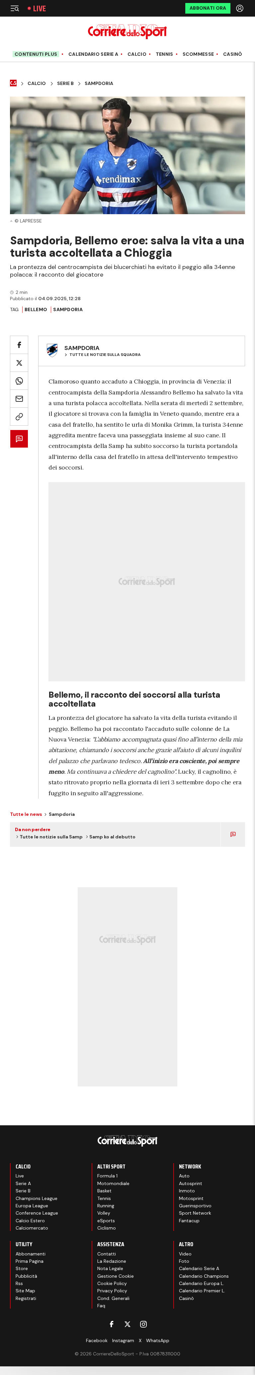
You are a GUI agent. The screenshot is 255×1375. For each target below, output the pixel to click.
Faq (101, 1306)
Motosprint (191, 1198)
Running (105, 1206)
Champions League (36, 1198)
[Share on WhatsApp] (19, 380)
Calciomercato (32, 1228)
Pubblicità (26, 1276)
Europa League (32, 1206)
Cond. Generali (113, 1298)
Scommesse (198, 54)
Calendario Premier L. (202, 1291)
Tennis (164, 54)
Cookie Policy (112, 1283)
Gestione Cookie (115, 1276)
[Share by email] (19, 398)
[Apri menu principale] (14, 8)
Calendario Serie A (93, 54)
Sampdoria (99, 83)
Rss (19, 1283)
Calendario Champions (204, 1276)
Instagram (123, 1340)
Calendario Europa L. (201, 1283)
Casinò (232, 54)
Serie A (23, 1183)
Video (185, 1254)
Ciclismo (106, 1228)
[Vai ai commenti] (19, 439)
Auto (184, 1176)
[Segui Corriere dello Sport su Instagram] (143, 1324)
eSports (106, 1221)
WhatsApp (157, 1340)
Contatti (106, 1254)
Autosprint (190, 1183)
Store (22, 1268)
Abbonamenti (30, 1254)
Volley (103, 1213)
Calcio (137, 54)
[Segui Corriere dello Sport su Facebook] (112, 1324)
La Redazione (111, 1261)
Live (39, 8)
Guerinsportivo (195, 1206)
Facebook (97, 1340)
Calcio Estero (30, 1221)
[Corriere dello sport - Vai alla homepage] (127, 31)
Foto (184, 1261)
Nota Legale (110, 1268)
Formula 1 (107, 1176)
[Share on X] (19, 363)
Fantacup (189, 1221)
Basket (104, 1191)
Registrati (26, 1298)
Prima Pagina (29, 1261)
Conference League (37, 1213)
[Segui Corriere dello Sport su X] (127, 1324)
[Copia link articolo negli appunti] (19, 416)
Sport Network (195, 1213)
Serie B (65, 83)
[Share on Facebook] (19, 345)
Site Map (25, 1291)
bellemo (36, 309)
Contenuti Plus (36, 54)
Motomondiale (113, 1183)
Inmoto (187, 1191)
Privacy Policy (112, 1291)
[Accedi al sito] (240, 8)
